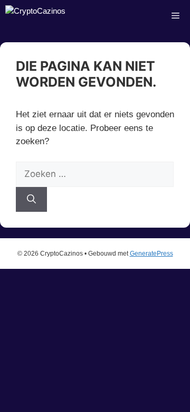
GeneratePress (151, 253)
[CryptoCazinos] (35, 16)
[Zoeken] (31, 199)
